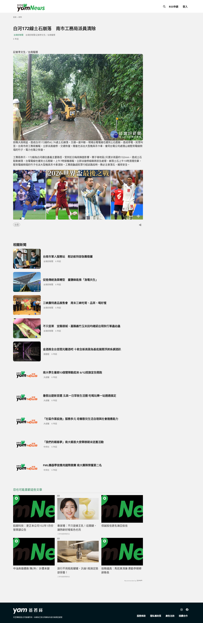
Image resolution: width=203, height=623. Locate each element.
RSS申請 (173, 6)
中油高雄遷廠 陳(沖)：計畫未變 (31, 568)
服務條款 (141, 615)
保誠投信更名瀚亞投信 (114, 526)
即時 (20, 17)
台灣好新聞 (18, 35)
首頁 (14, 17)
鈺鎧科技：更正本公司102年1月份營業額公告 (33, 528)
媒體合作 (183, 615)
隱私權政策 (155, 615)
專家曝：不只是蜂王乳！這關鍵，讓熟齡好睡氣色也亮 (77, 528)
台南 (16, 224)
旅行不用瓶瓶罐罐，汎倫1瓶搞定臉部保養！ (77, 570)
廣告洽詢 (170, 615)
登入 (185, 6)
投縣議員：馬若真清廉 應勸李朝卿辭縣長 (121, 570)
